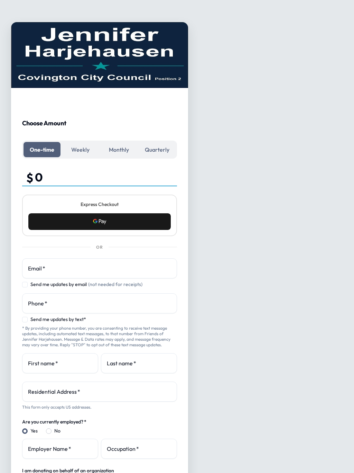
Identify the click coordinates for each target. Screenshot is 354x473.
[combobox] (99, 391)
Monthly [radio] (119, 149)
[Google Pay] (99, 221)
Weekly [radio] (80, 149)
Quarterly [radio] (157, 149)
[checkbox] (25, 284)
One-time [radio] (42, 149)
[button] (99, 221)
